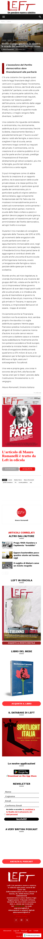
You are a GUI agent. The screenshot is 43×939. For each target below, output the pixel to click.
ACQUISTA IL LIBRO (22, 703)
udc (31, 482)
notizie (9, 40)
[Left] (21, 7)
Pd (15, 482)
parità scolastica (8, 482)
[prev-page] (3, 573)
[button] (3, 17)
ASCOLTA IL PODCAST (21, 861)
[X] (12, 57)
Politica (14, 40)
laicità (10, 480)
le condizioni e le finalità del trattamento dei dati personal (20, 811)
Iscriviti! (21, 819)
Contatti (36, 931)
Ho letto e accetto (20, 811)
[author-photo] (21, 517)
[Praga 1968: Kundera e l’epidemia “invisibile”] (7, 545)
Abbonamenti (7, 931)
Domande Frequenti (21, 933)
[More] (26, 57)
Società (25, 40)
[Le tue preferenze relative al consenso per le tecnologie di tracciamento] (32, 935)
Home (3, 21)
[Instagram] (21, 920)
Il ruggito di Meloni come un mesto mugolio (26, 564)
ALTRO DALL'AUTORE (21, 536)
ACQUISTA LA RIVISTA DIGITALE (21, 643)
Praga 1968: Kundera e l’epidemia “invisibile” (25, 544)
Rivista (19, 40)
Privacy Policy (21, 916)
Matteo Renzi (18, 480)
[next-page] (6, 573)
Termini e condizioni (21, 914)
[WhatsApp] (19, 57)
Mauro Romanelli (8, 49)
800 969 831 (20, 906)
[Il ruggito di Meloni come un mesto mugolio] (7, 565)
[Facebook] (5, 57)
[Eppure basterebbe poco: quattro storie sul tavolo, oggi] (7, 555)
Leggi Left (16, 931)
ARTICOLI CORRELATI (21, 532)
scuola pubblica (23, 482)
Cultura (9, 21)
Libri (30, 931)
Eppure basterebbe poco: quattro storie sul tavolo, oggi (26, 555)
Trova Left (24, 931)
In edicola (37, 393)
